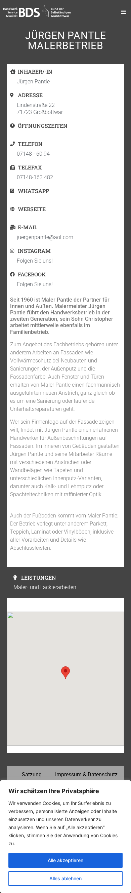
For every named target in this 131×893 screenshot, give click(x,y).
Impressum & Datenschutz (86, 774)
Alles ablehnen (65, 878)
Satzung (32, 774)
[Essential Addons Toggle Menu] (123, 11)
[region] (65, 836)
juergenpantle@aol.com (45, 237)
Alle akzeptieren (65, 860)
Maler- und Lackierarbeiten (44, 587)
